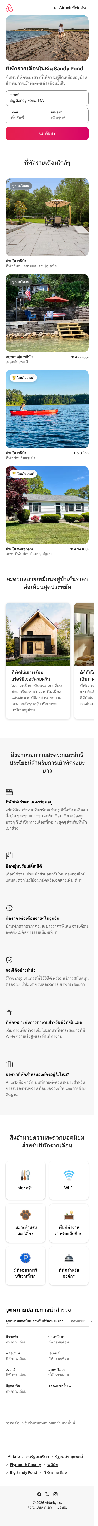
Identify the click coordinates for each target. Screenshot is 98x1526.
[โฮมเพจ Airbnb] (9, 7)
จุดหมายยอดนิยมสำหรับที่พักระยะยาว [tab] (35, 1321)
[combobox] (47, 101)
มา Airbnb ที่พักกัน (70, 7)
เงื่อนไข (61, 1507)
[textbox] (26, 118)
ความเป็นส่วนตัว (39, 1507)
